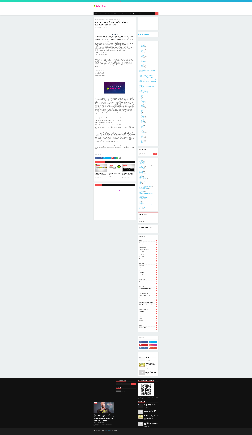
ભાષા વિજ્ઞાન (99, 19)
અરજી (140, 160)
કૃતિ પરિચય (141, 162)
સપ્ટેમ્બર (142, 47)
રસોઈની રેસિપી (142, 177)
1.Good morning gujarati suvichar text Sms (150, 358)
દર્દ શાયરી (141, 170)
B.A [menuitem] (118, 13)
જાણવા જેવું (141, 167)
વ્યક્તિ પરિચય (142, 181)
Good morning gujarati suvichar (146, 193)
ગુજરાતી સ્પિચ (142, 166)
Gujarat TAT (142, 196)
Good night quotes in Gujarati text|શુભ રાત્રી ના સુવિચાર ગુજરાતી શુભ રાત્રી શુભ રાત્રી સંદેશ (151, 365)
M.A (140, 201)
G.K (140, 192)
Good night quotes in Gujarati (145, 195)
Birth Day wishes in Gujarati (145, 186)
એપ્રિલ (142, 52)
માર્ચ (141, 54)
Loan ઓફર (141, 198)
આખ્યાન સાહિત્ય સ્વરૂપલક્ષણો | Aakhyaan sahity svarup (151, 371)
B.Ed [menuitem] (126, 13)
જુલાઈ (142, 50)
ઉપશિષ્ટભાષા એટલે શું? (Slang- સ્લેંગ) (115, 174)
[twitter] (154, 1)
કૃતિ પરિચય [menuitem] (135, 13)
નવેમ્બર (142, 45)
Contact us (141, 221)
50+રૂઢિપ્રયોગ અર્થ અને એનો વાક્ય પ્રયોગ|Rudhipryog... (146, 87)
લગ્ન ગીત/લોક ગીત (143, 178)
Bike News (141, 185)
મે (141, 97)
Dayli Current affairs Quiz (144, 190)
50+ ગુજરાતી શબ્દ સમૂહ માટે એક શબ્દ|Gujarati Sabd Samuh (127, 175)
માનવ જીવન (141, 173)
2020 (142, 135)
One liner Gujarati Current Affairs (146, 204)
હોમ (95, 19)
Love (140, 199)
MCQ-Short (141, 203)
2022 (142, 104)
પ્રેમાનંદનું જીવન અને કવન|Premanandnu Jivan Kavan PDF (151, 423)
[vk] (143, 348)
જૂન (141, 51)
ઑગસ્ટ (142, 49)
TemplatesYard (103, 433)
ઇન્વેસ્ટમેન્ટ (141, 161)
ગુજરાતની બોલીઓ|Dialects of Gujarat (147, 77)
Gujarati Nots (144, 34)
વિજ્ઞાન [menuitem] (140, 13)
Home (95, 1)
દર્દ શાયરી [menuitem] (107, 13)
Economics (141, 191)
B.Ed (140, 183)
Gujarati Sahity (98, 27)
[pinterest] (157, 1)
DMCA (117, 1)
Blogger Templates (116, 433)
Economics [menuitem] (113, 13)
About (114, 1)
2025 (142, 42)
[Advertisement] (104, 388)
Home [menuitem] (95, 13)
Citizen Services (142, 187)
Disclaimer (110, 1)
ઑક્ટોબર (143, 46)
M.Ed (140, 202)
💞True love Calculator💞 (125, 1)
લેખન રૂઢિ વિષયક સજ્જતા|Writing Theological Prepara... (146, 76)
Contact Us (148, 433)
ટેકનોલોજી (141, 168)
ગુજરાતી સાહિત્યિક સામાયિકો (144, 165)
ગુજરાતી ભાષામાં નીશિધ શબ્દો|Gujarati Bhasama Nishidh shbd (100, 175)
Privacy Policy (103, 1)
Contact (98, 1)
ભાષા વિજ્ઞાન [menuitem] (101, 13)
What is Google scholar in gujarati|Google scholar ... (144, 92)
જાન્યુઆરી (143, 56)
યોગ (140, 175)
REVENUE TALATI (143, 207)
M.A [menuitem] (122, 13)
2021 (142, 119)
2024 (142, 57)
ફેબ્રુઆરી (143, 55)
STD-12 (141, 208)
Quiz (140, 206)
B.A (140, 182)
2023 (142, 64)
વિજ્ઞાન (140, 180)
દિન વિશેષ (141, 171)
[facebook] (151, 1)
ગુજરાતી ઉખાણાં (142, 163)
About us (141, 219)
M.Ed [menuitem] (130, 13)
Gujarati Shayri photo (143, 197)
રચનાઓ (141, 176)
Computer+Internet (143, 188)
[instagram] (156, 1)
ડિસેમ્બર (142, 44)
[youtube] (153, 348)
